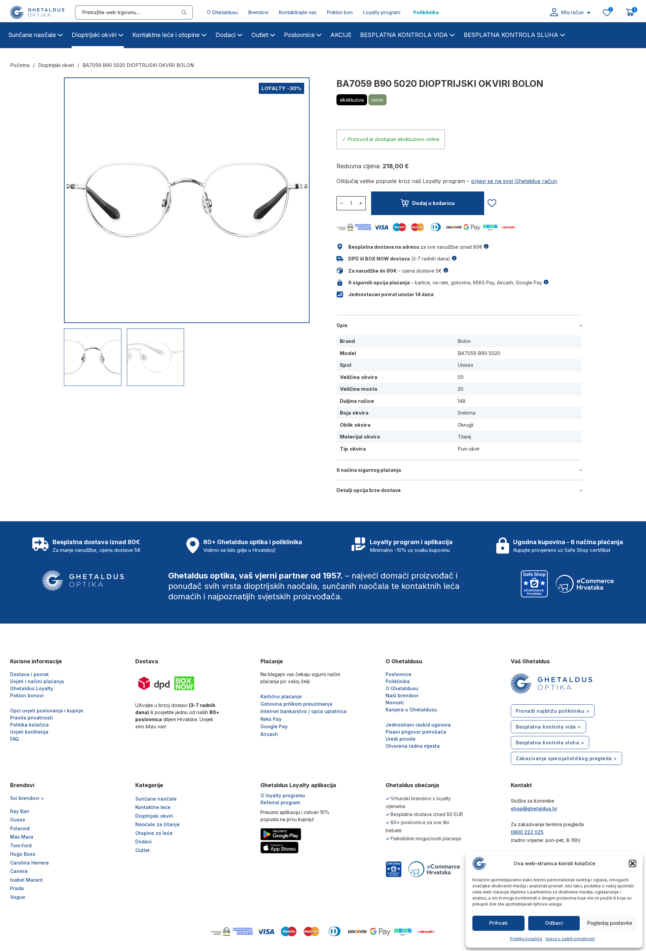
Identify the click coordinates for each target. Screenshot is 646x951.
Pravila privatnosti (31, 717)
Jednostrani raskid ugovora (418, 725)
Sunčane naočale (32, 34)
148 (461, 401)
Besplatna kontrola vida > (548, 727)
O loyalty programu (282, 795)
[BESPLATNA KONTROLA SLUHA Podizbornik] (563, 34)
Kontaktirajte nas (298, 12)
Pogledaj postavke (609, 923)
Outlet (259, 34)
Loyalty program (381, 12)
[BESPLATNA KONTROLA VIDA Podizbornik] (452, 34)
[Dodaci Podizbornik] (240, 34)
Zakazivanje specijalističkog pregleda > (566, 758)
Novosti (395, 702)
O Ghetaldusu (222, 12)
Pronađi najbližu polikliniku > (552, 711)
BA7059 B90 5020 (479, 353)
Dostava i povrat (29, 674)
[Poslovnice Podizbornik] (319, 34)
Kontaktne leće (153, 807)
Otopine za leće (154, 833)
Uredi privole (401, 739)
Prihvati (498, 923)
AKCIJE (341, 34)
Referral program (280, 802)
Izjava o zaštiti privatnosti (570, 938)
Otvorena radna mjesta (413, 746)
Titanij (464, 436)
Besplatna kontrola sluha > (550, 742)
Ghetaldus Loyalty (31, 688)
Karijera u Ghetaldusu (411, 709)
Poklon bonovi (27, 695)
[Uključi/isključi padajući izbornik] (588, 12)
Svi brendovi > (27, 798)
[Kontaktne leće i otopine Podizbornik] (204, 34)
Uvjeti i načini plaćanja (37, 681)
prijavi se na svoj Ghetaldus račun (514, 181)
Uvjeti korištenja (29, 732)
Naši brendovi (402, 695)
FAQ (14, 739)
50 (461, 377)
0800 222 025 (527, 832)
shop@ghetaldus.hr (534, 808)
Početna (20, 65)
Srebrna (466, 413)
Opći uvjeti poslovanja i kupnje (46, 710)
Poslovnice (299, 34)
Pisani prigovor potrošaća (416, 732)
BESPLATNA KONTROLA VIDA (404, 34)
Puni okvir (469, 449)
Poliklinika (426, 12)
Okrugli (465, 425)
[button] (632, 863)
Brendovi (258, 12)
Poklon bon (340, 12)
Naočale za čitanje (157, 824)
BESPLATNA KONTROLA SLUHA (511, 34)
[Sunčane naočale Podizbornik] (60, 34)
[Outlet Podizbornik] (273, 34)
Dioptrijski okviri (94, 34)
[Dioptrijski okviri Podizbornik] (121, 34)
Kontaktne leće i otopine (166, 34)
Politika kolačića (526, 938)
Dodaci (225, 34)
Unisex (465, 365)
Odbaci (554, 923)
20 (460, 389)
